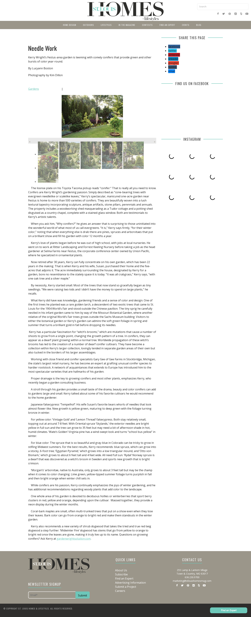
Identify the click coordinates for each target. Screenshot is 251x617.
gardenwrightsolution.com (74, 538)
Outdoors (88, 24)
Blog (198, 24)
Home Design (69, 24)
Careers (120, 591)
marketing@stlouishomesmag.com (192, 580)
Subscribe (121, 574)
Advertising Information (130, 582)
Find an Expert (167, 24)
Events (185, 24)
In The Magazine (126, 24)
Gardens (33, 89)
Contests (147, 24)
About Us (121, 570)
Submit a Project (125, 587)
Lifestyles (106, 24)
